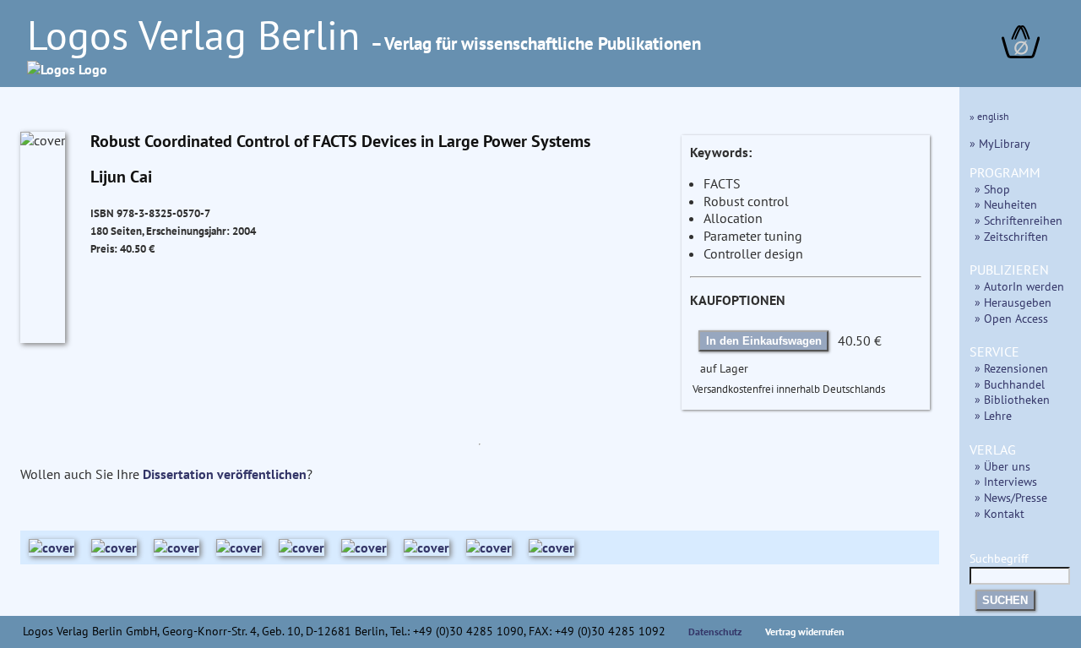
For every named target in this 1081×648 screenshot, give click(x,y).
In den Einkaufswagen (764, 341)
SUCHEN (1005, 600)
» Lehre (993, 415)
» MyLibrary (1000, 143)
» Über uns (1002, 466)
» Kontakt (999, 513)
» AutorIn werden (1019, 286)
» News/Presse (1011, 497)
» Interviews (1006, 481)
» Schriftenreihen (1018, 220)
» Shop (992, 189)
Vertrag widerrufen (805, 631)
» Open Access (1011, 318)
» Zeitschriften (1011, 236)
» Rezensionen (1011, 368)
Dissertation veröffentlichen (225, 474)
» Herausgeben (1013, 302)
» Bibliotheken (1012, 399)
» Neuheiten (1006, 204)
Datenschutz (715, 631)
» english (989, 116)
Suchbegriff (999, 558)
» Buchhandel (1010, 384)
